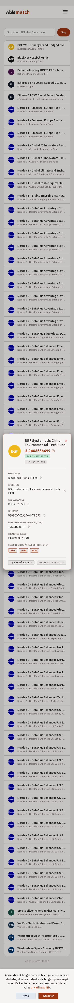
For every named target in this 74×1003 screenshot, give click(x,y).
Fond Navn (14, 473)
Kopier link (38, 462)
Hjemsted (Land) (17, 534)
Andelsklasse (16, 499)
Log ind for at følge (51, 562)
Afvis (26, 995)
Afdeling (13, 485)
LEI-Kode (13, 511)
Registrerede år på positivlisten (28, 545)
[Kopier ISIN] (53, 450)
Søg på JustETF (23, 562)
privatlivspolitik (40, 987)
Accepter (48, 995)
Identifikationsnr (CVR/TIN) (25, 522)
